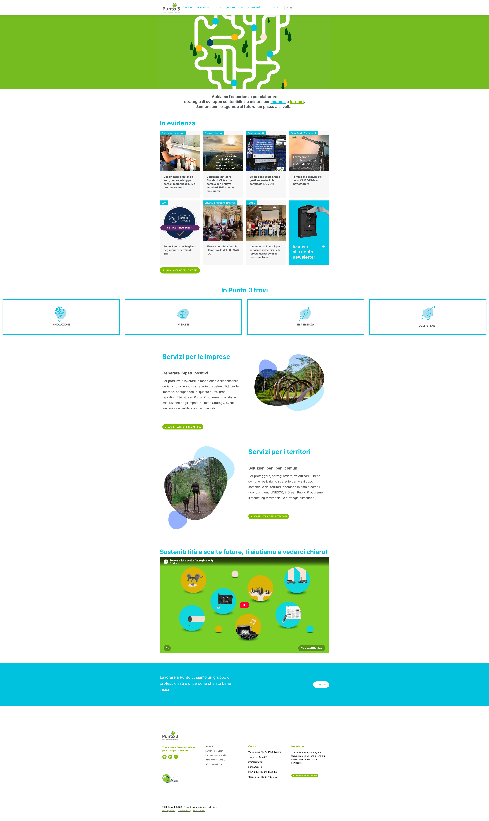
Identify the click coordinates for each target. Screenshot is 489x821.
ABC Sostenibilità (213, 764)
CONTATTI (273, 7)
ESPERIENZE (203, 7)
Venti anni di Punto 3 (215, 759)
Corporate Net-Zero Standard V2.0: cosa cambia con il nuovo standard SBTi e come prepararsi (220, 184)
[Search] (303, 7)
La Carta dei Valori (214, 751)
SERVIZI (189, 7)
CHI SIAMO (231, 7)
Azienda (209, 746)
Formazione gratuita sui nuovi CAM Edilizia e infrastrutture (307, 180)
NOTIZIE (217, 7)
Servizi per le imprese (196, 356)
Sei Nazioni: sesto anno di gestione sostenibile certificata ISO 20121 (265, 180)
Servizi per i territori (279, 451)
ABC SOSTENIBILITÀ (250, 7)
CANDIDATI (321, 684)
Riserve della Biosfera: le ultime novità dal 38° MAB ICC (223, 250)
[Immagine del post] (180, 153)
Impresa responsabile (215, 755)
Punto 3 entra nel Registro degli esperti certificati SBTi (179, 250)
